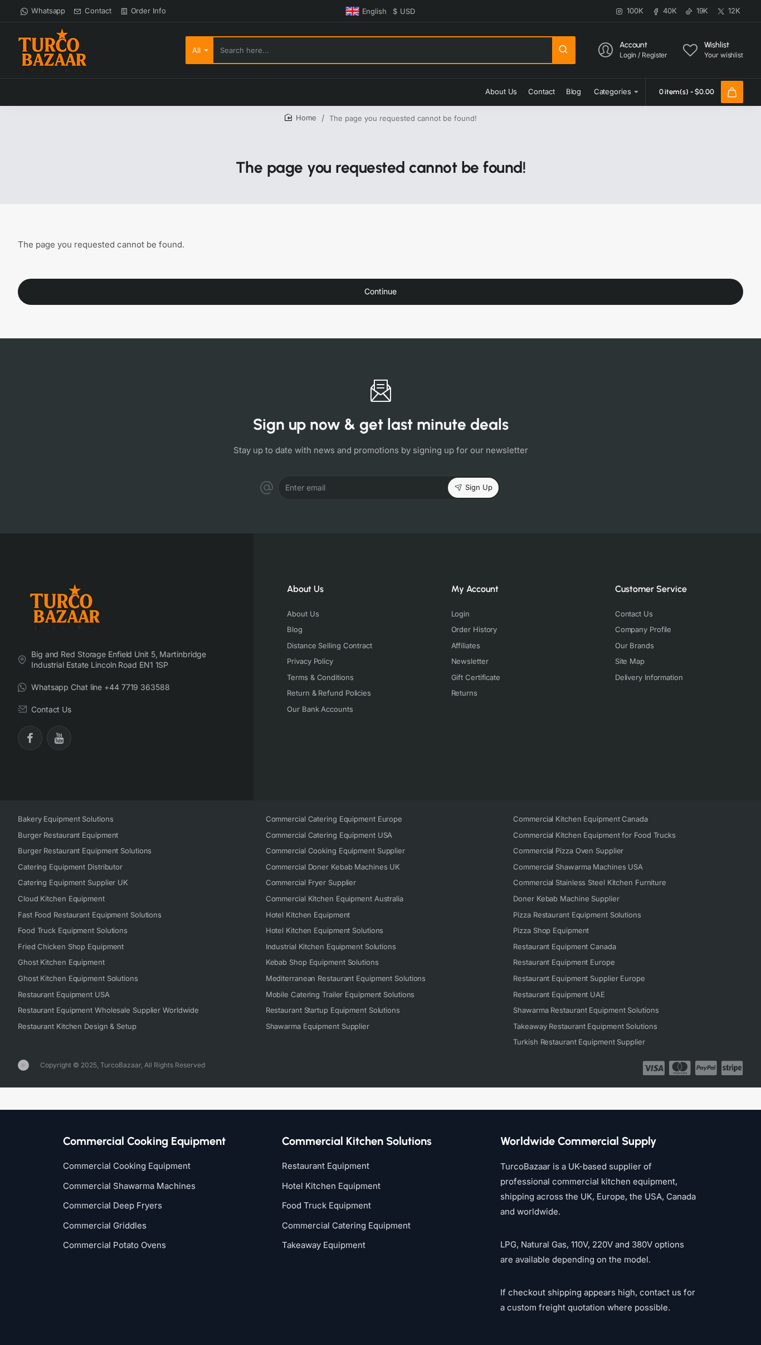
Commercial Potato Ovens (114, 1245)
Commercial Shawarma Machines (129, 1186)
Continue (380, 291)
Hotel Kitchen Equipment (331, 1186)
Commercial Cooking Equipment (127, 1166)
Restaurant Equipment (325, 1166)
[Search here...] (563, 50)
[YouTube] (59, 738)
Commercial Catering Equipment (346, 1225)
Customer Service (651, 589)
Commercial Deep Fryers (112, 1205)
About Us (305, 589)
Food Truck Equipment (326, 1205)
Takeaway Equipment (323, 1245)
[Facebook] (30, 738)
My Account (475, 589)
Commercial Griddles (105, 1225)
